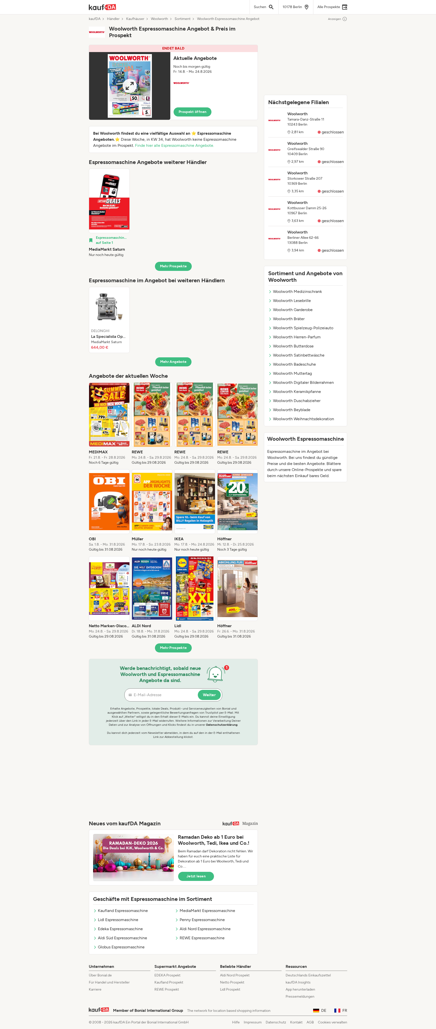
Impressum (253, 1022)
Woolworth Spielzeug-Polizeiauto (303, 327)
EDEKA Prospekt (167, 975)
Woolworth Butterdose (293, 346)
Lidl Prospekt (230, 989)
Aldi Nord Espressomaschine (205, 928)
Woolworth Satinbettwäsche (298, 355)
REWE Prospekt (166, 989)
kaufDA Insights (298, 982)
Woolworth (159, 19)
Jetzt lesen (196, 876)
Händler (113, 19)
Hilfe (236, 1022)
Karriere (95, 989)
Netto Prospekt (232, 982)
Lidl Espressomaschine (118, 919)
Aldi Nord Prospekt (235, 975)
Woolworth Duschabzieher (296, 400)
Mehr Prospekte (173, 266)
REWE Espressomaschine (202, 938)
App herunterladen (300, 989)
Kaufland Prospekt (168, 982)
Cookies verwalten (332, 1022)
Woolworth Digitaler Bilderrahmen (303, 382)
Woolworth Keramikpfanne (297, 391)
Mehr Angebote (173, 362)
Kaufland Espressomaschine (123, 910)
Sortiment (182, 19)
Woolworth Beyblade (291, 409)
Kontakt (296, 1022)
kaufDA (94, 19)
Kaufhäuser (135, 19)
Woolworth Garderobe (293, 309)
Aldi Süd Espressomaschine (122, 938)
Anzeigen (334, 19)
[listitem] (109, 213)
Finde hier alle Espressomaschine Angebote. (174, 145)
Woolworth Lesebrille (292, 300)
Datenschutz (276, 1022)
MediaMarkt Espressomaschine (207, 910)
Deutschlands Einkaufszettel (308, 975)
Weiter (209, 694)
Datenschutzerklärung (221, 725)
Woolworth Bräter (289, 318)
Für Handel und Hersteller (109, 982)
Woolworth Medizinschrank (297, 291)
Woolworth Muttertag (292, 373)
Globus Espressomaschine (121, 947)
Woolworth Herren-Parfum (297, 337)
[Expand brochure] (129, 86)
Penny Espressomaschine (202, 919)
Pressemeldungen (300, 996)
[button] (173, 82)
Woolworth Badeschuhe (294, 364)
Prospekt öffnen (192, 112)
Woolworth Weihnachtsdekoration (303, 418)
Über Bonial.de (100, 975)
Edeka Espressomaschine (120, 928)
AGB (310, 1022)
